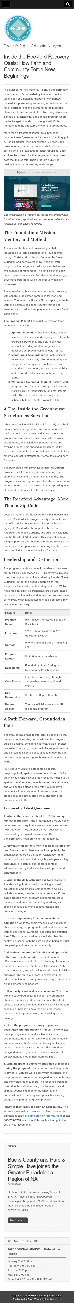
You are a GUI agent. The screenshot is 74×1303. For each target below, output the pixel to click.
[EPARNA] (18, 26)
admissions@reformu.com (45, 1115)
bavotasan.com (53, 1299)
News (11, 1154)
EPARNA (35, 1295)
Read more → (17, 1220)
